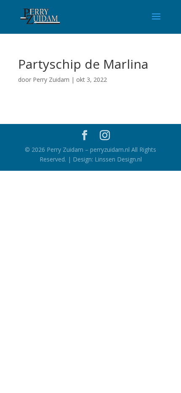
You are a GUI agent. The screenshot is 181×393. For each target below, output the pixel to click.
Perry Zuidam (51, 79)
